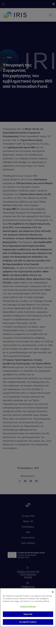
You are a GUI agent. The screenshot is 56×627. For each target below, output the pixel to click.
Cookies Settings (28, 606)
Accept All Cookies (27, 622)
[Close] (53, 592)
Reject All (28, 614)
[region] (28, 607)
